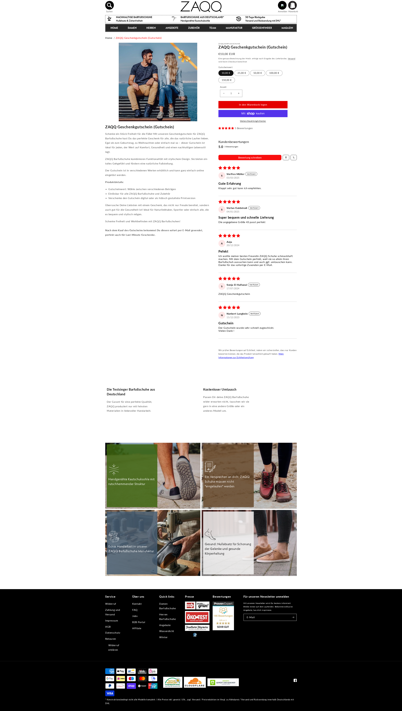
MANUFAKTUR (234, 27)
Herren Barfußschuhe (167, 616)
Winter (163, 637)
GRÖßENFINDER (262, 27)
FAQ (135, 609)
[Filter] (286, 157)
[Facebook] (295, 681)
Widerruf (110, 603)
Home (108, 37)
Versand (291, 58)
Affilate (136, 628)
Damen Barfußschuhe (167, 606)
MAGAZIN (287, 27)
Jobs (135, 615)
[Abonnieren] (293, 617)
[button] (109, 5)
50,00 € (257, 73)
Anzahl (223, 87)
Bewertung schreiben (250, 157)
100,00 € (274, 73)
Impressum (111, 620)
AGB (108, 626)
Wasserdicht (166, 630)
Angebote (165, 625)
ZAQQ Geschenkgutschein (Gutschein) (139, 37)
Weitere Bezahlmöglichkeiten (253, 121)
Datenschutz (112, 632)
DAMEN (132, 27)
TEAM (212, 27)
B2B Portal (138, 622)
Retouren (110, 638)
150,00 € (227, 80)
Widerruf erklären (113, 647)
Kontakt (137, 603)
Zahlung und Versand (112, 612)
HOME (114, 27)
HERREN (151, 27)
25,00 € (242, 73)
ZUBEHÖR (194, 27)
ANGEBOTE (172, 27)
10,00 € (226, 73)
